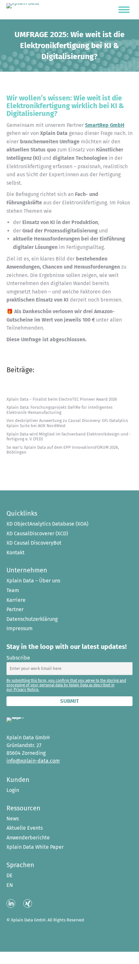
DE (9, 875)
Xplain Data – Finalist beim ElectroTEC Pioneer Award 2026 (61, 399)
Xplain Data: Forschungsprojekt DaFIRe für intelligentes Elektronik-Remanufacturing (59, 410)
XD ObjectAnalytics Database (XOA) (47, 524)
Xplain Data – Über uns (33, 580)
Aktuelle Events (24, 828)
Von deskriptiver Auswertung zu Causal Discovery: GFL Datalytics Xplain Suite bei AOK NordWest (67, 423)
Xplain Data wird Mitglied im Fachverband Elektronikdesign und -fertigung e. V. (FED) (68, 437)
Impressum (19, 628)
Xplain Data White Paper (35, 847)
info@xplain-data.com (33, 761)
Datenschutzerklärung (32, 619)
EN (9, 885)
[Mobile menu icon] (124, 10)
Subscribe (18, 658)
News (12, 818)
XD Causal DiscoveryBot (33, 543)
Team (12, 590)
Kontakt (15, 552)
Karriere (16, 600)
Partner (15, 609)
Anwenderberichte (28, 837)
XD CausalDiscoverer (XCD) (37, 533)
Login (12, 790)
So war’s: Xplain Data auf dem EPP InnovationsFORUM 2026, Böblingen (62, 450)
